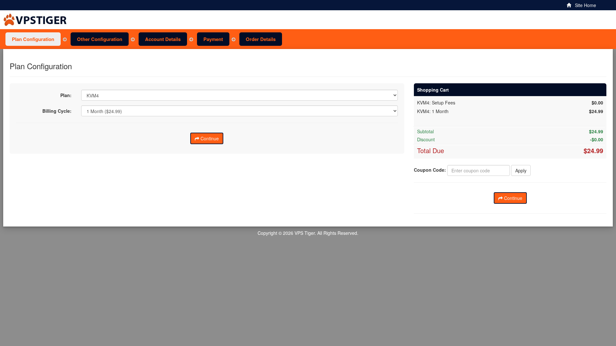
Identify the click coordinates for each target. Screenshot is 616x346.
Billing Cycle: (57, 111)
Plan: (66, 95)
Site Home (583, 5)
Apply (520, 170)
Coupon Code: (430, 170)
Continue (209, 138)
